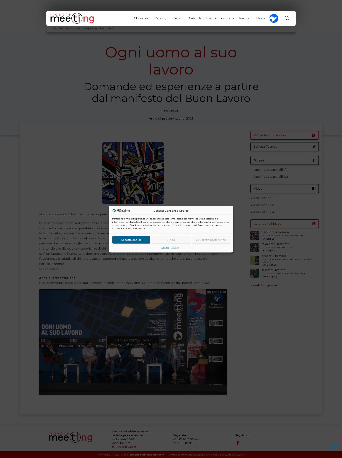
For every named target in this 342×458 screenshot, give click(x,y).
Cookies (165, 247)
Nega (171, 239)
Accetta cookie (131, 239)
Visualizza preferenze (211, 239)
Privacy (175, 247)
